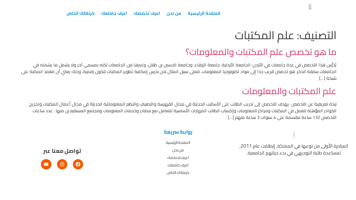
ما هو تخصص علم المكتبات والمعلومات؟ (261, 51)
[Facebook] (78, 164)
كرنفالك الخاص (80, 13)
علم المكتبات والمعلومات (289, 90)
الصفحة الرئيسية (204, 13)
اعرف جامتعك (114, 13)
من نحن (174, 13)
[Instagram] (62, 164)
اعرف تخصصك (147, 13)
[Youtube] (46, 164)
